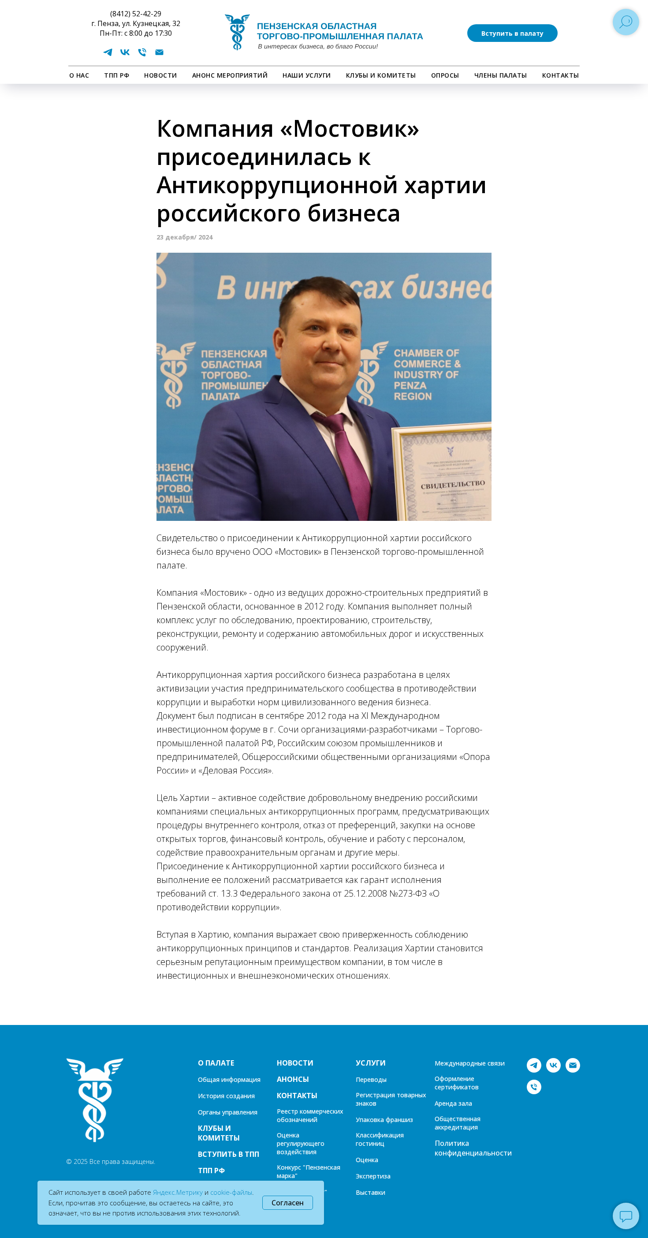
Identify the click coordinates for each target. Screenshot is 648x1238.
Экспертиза (373, 1176)
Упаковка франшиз (384, 1119)
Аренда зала (453, 1103)
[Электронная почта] (159, 55)
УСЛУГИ (371, 1063)
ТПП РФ (116, 75)
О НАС (79, 75)
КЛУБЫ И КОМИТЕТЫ (381, 75)
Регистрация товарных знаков (391, 1099)
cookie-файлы (231, 1192)
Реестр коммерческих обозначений (310, 1115)
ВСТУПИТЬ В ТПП (228, 1154)
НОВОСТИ (160, 75)
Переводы (371, 1079)
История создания (226, 1096)
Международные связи (470, 1063)
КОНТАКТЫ (560, 75)
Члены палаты (500, 75)
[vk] (124, 55)
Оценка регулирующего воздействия (300, 1143)
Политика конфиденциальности (473, 1148)
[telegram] (107, 55)
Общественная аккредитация (457, 1123)
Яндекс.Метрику (178, 1192)
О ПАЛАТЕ (216, 1063)
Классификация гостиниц (380, 1139)
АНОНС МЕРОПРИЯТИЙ (230, 75)
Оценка (367, 1160)
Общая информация (229, 1079)
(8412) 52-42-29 (135, 14)
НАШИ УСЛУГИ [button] (307, 75)
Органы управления (227, 1112)
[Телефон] (142, 55)
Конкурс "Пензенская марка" (308, 1171)
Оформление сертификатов (457, 1082)
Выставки (370, 1192)
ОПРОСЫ (445, 75)
